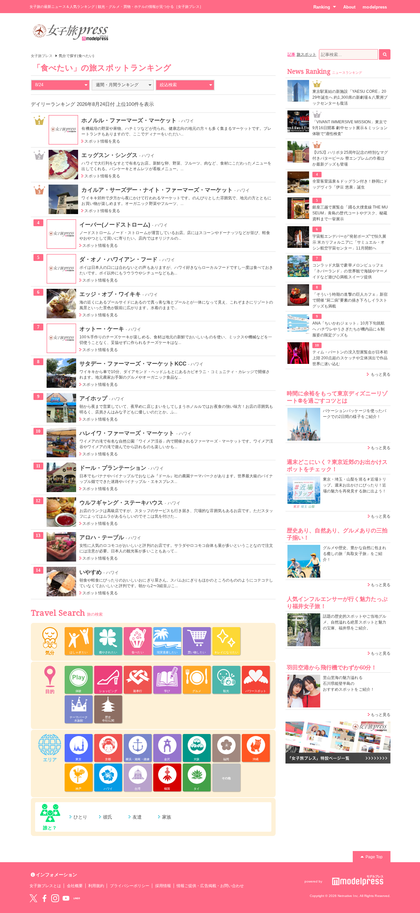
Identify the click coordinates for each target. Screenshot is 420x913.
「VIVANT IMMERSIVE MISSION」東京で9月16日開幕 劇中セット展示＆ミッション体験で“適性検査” (350, 128)
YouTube (66, 898)
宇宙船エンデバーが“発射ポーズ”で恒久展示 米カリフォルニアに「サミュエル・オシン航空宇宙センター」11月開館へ (349, 242)
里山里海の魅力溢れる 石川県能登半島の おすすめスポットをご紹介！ (348, 683)
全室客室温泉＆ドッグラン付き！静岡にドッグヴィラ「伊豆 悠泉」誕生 (350, 184)
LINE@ (77, 898)
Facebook (44, 898)
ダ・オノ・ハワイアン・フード (118, 259)
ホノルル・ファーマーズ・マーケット (129, 120)
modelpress (375, 7)
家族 (166, 817)
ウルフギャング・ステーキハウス (121, 503)
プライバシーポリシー (130, 885)
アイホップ (93, 398)
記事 (291, 54)
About (349, 7)
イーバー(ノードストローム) (115, 225)
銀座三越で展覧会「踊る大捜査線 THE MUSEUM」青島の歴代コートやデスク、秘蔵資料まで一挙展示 (350, 213)
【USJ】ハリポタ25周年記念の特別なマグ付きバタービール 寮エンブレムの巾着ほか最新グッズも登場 (350, 158)
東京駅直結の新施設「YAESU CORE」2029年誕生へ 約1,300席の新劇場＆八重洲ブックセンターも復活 (350, 97)
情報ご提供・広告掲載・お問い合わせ (210, 885)
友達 (137, 817)
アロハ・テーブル (101, 537)
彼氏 (107, 817)
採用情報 (163, 885)
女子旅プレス (41, 56)
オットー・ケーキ (101, 329)
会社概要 (75, 885)
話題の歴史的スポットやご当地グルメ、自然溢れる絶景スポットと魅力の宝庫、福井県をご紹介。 (354, 622)
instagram (55, 898)
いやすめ (90, 572)
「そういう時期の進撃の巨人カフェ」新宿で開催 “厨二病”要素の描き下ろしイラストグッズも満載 (350, 300)
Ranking (321, 7)
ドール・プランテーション (113, 468)
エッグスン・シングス (109, 155)
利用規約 (96, 885)
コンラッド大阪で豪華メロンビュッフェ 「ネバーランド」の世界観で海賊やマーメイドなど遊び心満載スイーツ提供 (350, 271)
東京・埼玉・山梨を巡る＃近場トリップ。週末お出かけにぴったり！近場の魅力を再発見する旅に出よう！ (354, 485)
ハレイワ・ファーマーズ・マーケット (127, 433)
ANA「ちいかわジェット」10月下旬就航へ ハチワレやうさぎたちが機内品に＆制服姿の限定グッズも (348, 329)
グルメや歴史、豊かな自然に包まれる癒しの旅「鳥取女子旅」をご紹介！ (354, 554)
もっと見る (380, 374)
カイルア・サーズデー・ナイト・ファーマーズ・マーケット (157, 190)
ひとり (80, 817)
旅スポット (306, 54)
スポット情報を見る (102, 141)
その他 (226, 778)
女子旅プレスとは (45, 885)
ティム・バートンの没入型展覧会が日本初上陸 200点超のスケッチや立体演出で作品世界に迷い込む (350, 358)
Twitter (33, 898)
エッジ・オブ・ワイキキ (110, 294)
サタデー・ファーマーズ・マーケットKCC (132, 364)
